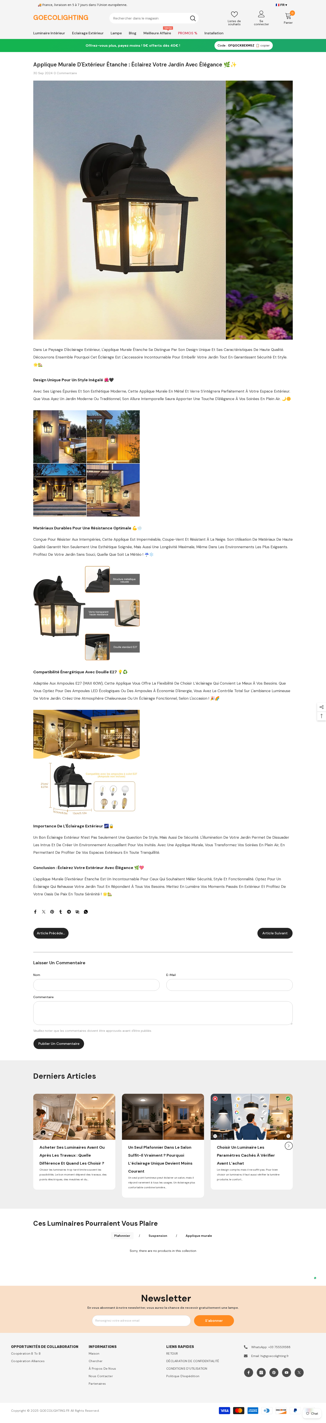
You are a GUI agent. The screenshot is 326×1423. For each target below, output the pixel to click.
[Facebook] (35, 912)
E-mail (171, 975)
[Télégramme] (69, 912)
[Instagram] (261, 1372)
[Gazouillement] (44, 912)
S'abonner (214, 1320)
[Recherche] (154, 18)
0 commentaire (65, 73)
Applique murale (199, 1236)
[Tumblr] (61, 912)
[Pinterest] (52, 912)
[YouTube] (286, 1372)
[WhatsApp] (86, 912)
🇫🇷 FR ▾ (281, 5)
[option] (74, 1142)
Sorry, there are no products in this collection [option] (163, 1251)
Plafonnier (122, 1236)
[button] (289, 1146)
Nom (36, 975)
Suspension (158, 1236)
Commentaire (43, 997)
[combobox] (148, 18)
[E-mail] (77, 912)
